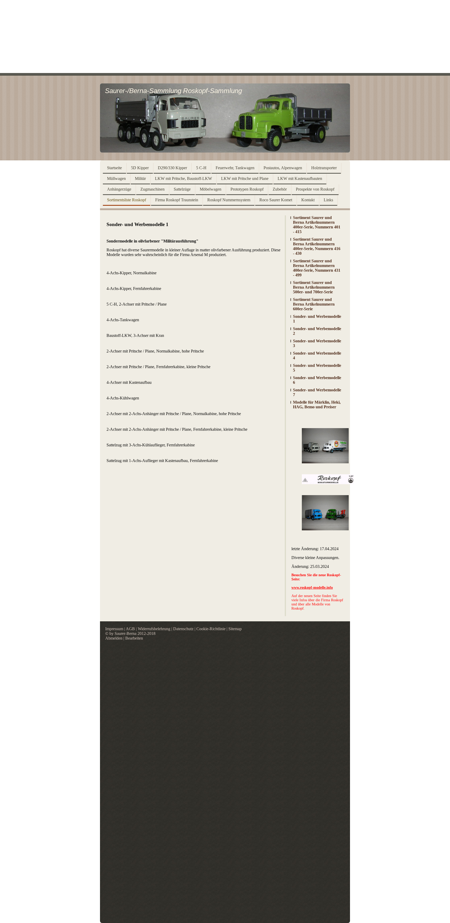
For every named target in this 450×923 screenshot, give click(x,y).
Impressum (114, 629)
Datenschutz (183, 629)
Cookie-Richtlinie (211, 629)
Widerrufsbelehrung (154, 629)
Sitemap (235, 629)
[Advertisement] (225, 36)
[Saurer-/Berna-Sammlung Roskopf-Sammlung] (225, 151)
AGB (130, 629)
